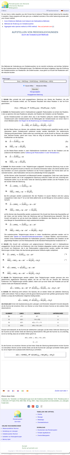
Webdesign (41, 420)
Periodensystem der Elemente (19, 4)
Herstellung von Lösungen (10, 431)
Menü (3, 11)
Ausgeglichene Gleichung (35, 94)
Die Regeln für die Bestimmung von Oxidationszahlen (36, 121)
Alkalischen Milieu (41, 86)
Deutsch (66, 11)
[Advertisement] (35, 51)
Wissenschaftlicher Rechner (11, 428)
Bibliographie (51, 451)
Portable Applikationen (44, 433)
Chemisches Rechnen (16, 6)
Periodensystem (17, 419)
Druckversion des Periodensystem (47, 430)
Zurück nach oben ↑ (61, 391)
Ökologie (40, 417)
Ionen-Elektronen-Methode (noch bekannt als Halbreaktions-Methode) (26, 21)
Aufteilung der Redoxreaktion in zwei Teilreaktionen (42, 153)
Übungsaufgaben (35, 92)
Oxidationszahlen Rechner (10, 434)
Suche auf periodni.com (30, 448)
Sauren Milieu (29, 86)
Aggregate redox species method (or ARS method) (20, 26)
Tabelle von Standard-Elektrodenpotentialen (28, 236)
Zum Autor (18, 421)
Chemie (40, 414)
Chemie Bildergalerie (43, 435)
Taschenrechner (52, 11)
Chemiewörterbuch (43, 422)
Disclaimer (59, 451)
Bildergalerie (13, 8)
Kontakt (24, 446)
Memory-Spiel (6, 439)
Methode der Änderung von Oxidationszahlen (19, 24)
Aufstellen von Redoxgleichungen (12, 436)
